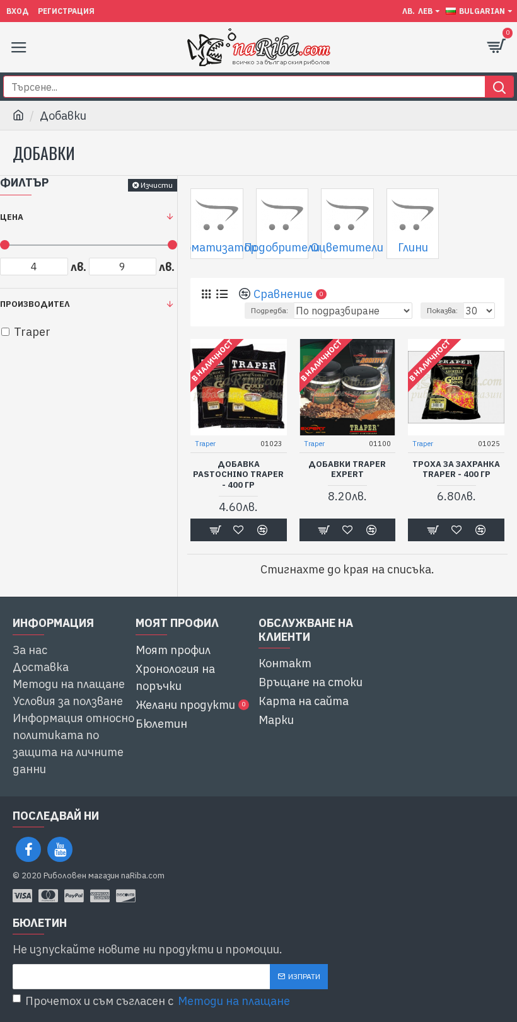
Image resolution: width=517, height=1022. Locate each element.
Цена (11, 217)
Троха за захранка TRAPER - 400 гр (456, 469)
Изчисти (157, 185)
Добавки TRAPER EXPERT (347, 469)
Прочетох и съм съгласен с (157, 1001)
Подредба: (269, 310)
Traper (205, 443)
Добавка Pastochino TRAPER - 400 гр (238, 475)
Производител (35, 304)
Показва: (442, 310)
